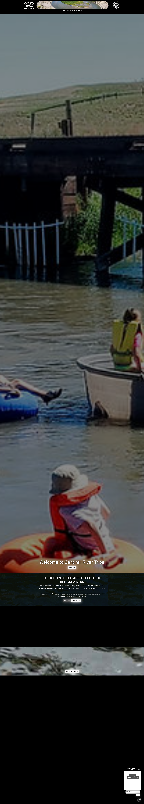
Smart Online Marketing (130, 796)
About (48, 13)
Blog (85, 13)
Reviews (67, 13)
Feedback (76, 13)
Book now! (72, 567)
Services (57, 13)
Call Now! (136, 777)
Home (40, 13)
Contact (94, 13)
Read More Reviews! (72, 671)
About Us (67, 600)
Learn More (15, 769)
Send (138, 795)
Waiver (103, 13)
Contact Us (76, 600)
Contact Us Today (79, 711)
